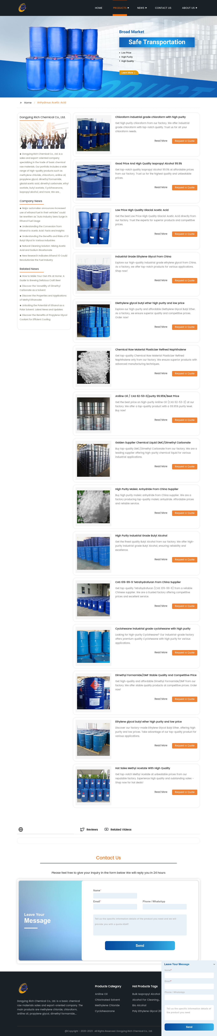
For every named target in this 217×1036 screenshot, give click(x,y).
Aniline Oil (101, 994)
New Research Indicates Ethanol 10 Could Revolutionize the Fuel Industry (43, 258)
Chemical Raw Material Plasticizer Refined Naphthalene (150, 350)
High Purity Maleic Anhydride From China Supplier (146, 489)
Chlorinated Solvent (107, 1000)
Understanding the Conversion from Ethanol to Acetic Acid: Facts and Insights (42, 229)
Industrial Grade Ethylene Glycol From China (143, 257)
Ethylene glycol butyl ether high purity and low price (148, 722)
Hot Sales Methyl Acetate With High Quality (142, 768)
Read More (161, 141)
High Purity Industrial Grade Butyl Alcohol (141, 536)
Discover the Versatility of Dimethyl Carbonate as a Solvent (40, 288)
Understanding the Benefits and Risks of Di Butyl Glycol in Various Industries (44, 238)
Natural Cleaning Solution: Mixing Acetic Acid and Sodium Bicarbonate (43, 248)
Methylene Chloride (107, 1005)
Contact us (163, 8)
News (140, 8)
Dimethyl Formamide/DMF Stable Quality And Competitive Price (156, 675)
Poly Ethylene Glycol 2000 (148, 1011)
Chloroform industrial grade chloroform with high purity (150, 117)
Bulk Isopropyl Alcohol (146, 994)
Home (98, 8)
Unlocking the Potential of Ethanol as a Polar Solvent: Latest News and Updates (42, 308)
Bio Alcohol (139, 1005)
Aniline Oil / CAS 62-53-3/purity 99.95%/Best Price (147, 396)
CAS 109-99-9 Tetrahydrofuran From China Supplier (148, 582)
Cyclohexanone (105, 1011)
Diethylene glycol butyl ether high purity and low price (149, 303)
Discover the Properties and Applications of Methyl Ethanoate (43, 298)
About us (188, 8)
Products (119, 8)
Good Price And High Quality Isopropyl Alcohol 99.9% (148, 164)
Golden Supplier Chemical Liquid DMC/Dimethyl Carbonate (153, 443)
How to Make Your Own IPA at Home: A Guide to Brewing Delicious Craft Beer (42, 278)
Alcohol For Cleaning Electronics (145, 1000)
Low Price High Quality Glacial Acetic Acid (142, 210)
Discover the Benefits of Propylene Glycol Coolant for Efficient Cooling (43, 317)
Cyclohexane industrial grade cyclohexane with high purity (152, 629)
